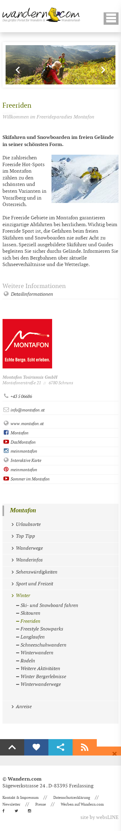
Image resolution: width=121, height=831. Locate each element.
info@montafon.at (27, 410)
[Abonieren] (85, 747)
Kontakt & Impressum (20, 797)
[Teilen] (60, 747)
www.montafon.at (27, 423)
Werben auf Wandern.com (82, 804)
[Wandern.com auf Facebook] (5, 811)
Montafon (19, 433)
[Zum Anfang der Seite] (12, 747)
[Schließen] (114, 754)
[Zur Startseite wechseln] (41, 14)
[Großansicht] (85, 179)
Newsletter (11, 804)
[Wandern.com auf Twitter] (18, 811)
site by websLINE (99, 817)
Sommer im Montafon (30, 479)
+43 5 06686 (21, 396)
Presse (40, 804)
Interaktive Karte (25, 460)
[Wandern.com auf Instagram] (31, 811)
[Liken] (36, 747)
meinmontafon (23, 451)
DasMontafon (23, 442)
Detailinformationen (31, 294)
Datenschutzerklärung (71, 797)
